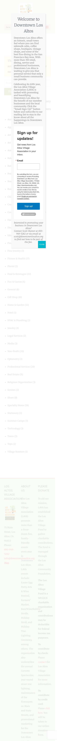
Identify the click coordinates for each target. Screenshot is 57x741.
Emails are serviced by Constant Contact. (27, 197)
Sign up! (28, 206)
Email (20, 160)
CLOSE (42, 244)
